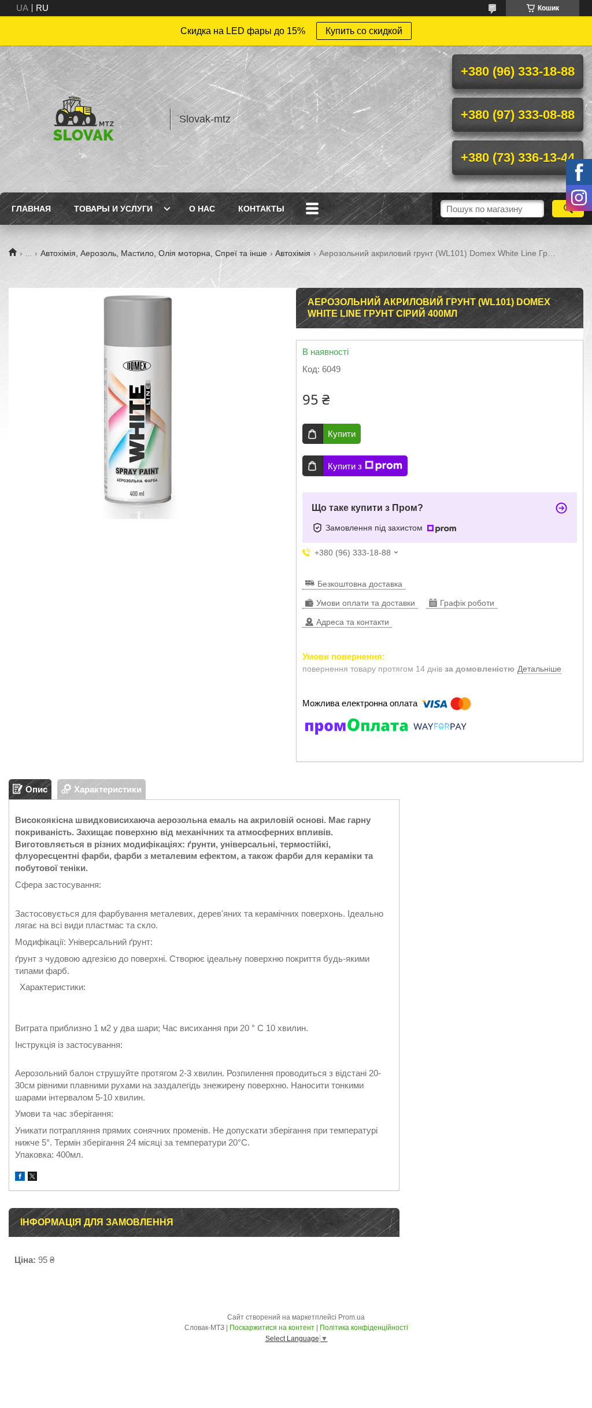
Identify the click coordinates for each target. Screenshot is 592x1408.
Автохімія (292, 253)
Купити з (345, 466)
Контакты (261, 208)
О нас (202, 208)
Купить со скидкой (363, 31)
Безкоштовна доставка (359, 583)
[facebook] (20, 1178)
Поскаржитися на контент (272, 1328)
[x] (32, 1178)
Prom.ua (351, 1317)
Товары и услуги (113, 208)
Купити (342, 434)
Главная (31, 208)
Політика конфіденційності (364, 1328)
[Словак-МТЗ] (84, 119)
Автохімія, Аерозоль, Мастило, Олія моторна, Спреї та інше (153, 253)
